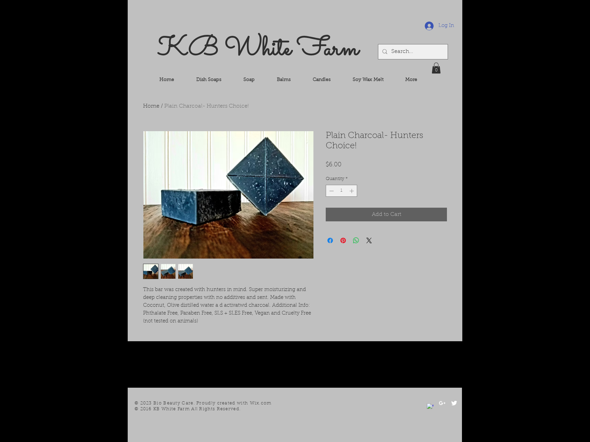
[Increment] (352, 191)
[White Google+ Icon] (442, 403)
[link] (436, 68)
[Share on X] (369, 240)
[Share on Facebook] (330, 240)
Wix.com (261, 403)
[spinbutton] (341, 191)
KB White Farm (258, 49)
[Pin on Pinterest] (343, 240)
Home (151, 106)
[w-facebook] (430, 406)
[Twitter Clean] (454, 403)
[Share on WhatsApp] (356, 240)
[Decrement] (331, 191)
